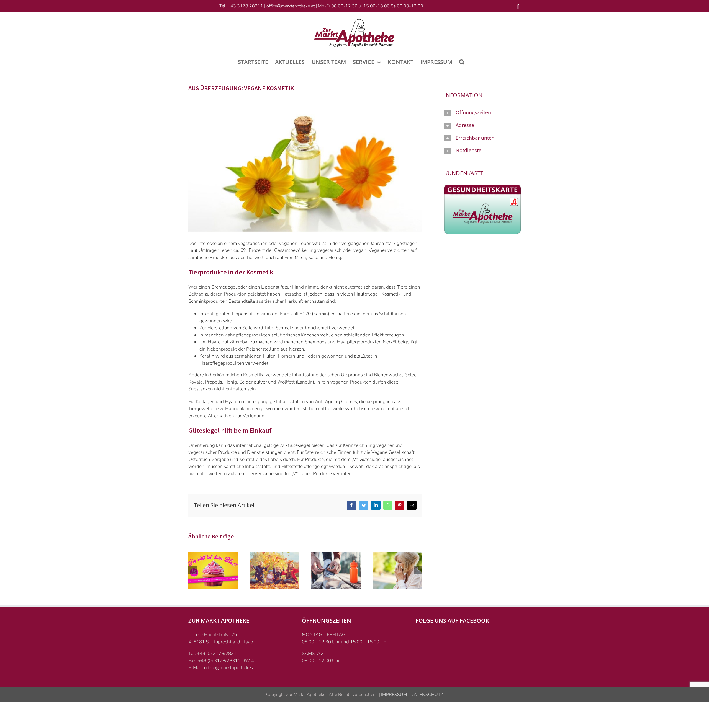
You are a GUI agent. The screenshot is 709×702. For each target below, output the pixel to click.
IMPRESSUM (393, 694)
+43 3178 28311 (245, 6)
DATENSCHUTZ (426, 694)
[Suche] (461, 61)
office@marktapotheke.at (290, 6)
